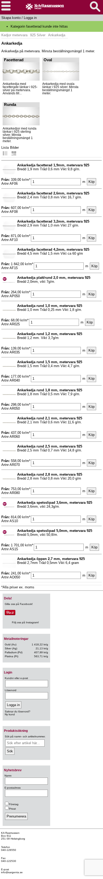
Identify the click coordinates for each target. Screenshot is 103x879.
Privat (12, 808)
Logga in (30, 18)
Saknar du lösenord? (17, 711)
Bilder (14, 148)
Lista (5, 148)
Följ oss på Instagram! (25, 622)
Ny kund (10, 714)
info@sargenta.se (12, 872)
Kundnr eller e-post (16, 678)
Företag (13, 804)
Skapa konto (11, 18)
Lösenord (10, 690)
